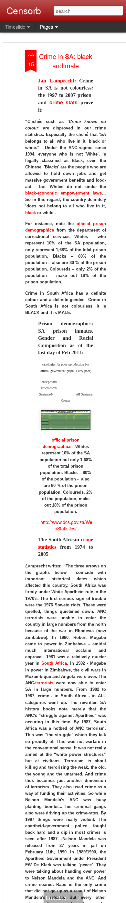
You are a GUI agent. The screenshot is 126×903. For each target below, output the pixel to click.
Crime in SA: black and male (65, 61)
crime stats (63, 102)
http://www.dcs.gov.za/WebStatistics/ (66, 525)
